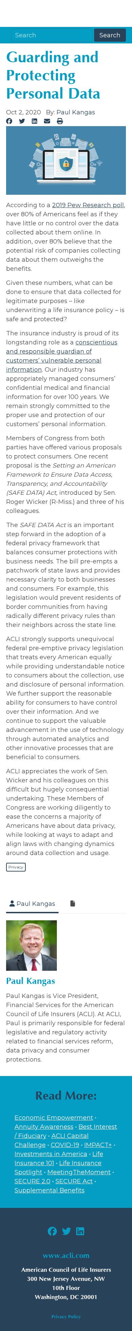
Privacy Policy (66, 1317)
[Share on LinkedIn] (34, 121)
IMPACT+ (98, 1145)
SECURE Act (74, 1181)
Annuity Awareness (44, 1127)
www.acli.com (66, 1256)
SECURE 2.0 (32, 1181)
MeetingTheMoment (79, 1172)
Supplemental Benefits (50, 1190)
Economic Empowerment (54, 1117)
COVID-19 (65, 1145)
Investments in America (51, 1154)
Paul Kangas (76, 112)
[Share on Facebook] (9, 121)
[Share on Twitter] (22, 121)
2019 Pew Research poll (88, 205)
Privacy (15, 867)
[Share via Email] (46, 121)
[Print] (59, 121)
